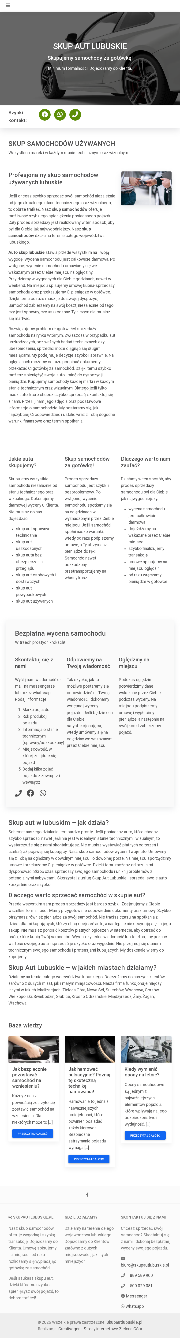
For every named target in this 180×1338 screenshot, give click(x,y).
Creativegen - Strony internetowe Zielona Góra (100, 1329)
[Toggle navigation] (8, 5)
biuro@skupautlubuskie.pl (145, 1265)
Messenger (136, 1296)
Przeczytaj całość (33, 1133)
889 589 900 (141, 1275)
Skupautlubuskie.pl (124, 1322)
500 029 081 (141, 1285)
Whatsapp (134, 1306)
